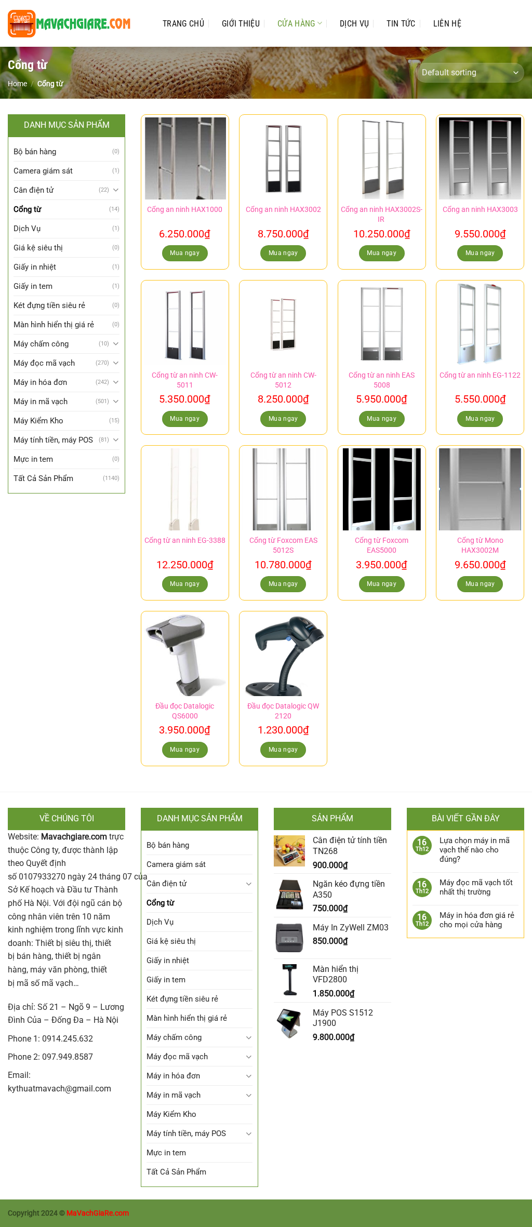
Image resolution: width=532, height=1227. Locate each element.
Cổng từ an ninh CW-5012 (283, 380)
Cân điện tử (34, 190)
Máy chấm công (41, 344)
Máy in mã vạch (41, 401)
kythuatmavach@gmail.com (59, 1088)
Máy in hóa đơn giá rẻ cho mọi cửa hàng (477, 920)
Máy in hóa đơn (40, 382)
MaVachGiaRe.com (97, 1213)
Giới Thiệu (241, 24)
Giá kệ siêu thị (38, 247)
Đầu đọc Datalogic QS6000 (184, 711)
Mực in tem (33, 459)
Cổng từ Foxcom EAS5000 (381, 545)
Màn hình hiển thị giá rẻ (54, 324)
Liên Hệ (447, 24)
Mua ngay (185, 253)
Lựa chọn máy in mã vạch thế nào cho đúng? (475, 850)
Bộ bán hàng (35, 151)
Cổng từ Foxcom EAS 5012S (283, 545)
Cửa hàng (296, 24)
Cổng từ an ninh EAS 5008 (382, 380)
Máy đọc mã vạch (44, 363)
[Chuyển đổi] (115, 190)
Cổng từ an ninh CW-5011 (185, 380)
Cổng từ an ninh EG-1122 (480, 375)
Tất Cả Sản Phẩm (43, 478)
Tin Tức (401, 24)
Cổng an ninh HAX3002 (283, 209)
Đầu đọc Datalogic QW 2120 (283, 711)
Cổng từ (27, 209)
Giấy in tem (33, 286)
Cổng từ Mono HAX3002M (480, 545)
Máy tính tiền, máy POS (53, 440)
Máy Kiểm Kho (38, 420)
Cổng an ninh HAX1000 (184, 209)
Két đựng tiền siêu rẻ (49, 305)
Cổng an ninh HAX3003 (480, 209)
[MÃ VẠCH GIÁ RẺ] (75, 23)
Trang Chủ (183, 24)
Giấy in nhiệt (35, 267)
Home (17, 83)
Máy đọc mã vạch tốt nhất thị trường (476, 887)
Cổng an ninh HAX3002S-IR (381, 214)
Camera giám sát (43, 171)
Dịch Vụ (354, 24)
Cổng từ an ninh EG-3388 (184, 540)
